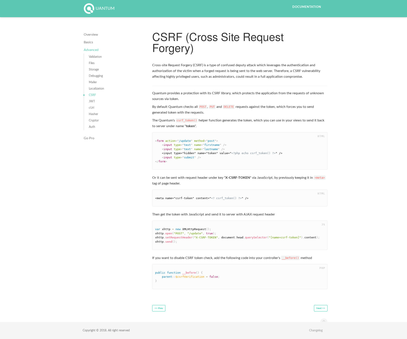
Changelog (316, 330)
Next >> (320, 308)
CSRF (92, 95)
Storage (94, 69)
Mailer (93, 82)
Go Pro (89, 138)
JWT (92, 101)
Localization (96, 88)
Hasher (93, 114)
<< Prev (159, 308)
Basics (88, 42)
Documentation (306, 7)
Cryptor (94, 120)
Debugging (96, 76)
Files (92, 63)
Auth (92, 126)
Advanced (91, 50)
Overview (91, 34)
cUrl (91, 107)
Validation (95, 56)
